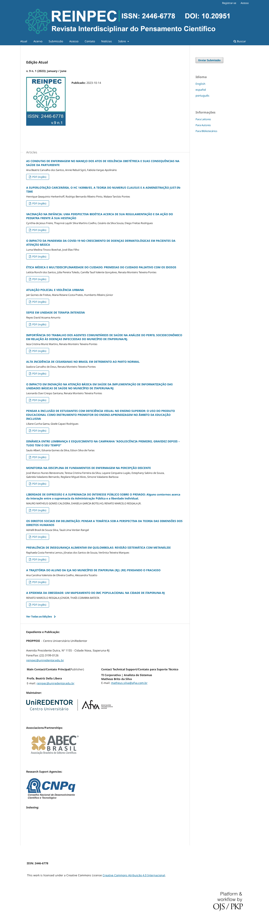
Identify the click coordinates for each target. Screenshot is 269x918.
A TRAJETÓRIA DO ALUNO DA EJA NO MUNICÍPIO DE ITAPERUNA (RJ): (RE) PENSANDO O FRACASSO (93, 570)
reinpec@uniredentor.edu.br (45, 660)
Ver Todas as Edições (39, 616)
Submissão (56, 41)
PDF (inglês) (39, 177)
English (200, 84)
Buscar (241, 41)
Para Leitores (203, 119)
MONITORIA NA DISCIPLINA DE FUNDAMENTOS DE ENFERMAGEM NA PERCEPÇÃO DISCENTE (88, 468)
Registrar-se (229, 3)
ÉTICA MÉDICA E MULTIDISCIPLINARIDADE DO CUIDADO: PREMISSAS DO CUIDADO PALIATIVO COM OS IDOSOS (101, 267)
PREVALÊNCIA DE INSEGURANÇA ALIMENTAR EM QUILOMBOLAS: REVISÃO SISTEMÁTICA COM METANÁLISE (98, 547)
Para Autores (203, 125)
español (201, 89)
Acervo (37, 41)
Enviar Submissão (209, 60)
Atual (23, 41)
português (202, 95)
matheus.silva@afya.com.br (129, 683)
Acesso (73, 41)
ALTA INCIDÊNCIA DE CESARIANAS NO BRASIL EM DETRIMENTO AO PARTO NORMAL (83, 362)
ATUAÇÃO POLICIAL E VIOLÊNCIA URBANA (55, 290)
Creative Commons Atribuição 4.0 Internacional (134, 875)
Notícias (106, 41)
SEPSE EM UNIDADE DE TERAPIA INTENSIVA (55, 312)
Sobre (122, 41)
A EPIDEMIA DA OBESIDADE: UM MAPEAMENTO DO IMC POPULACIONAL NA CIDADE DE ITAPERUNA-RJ (95, 593)
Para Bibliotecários (206, 131)
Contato (90, 41)
